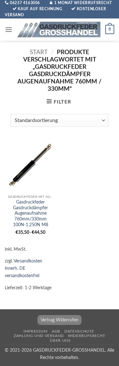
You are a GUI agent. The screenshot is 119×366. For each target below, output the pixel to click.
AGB (56, 331)
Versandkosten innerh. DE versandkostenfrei (23, 268)
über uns (60, 340)
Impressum (35, 331)
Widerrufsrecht (86, 336)
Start (39, 52)
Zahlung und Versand (39, 336)
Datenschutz (79, 331)
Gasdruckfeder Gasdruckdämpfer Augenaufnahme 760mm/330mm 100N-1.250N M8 (30, 213)
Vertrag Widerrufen (59, 320)
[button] (8, 29)
